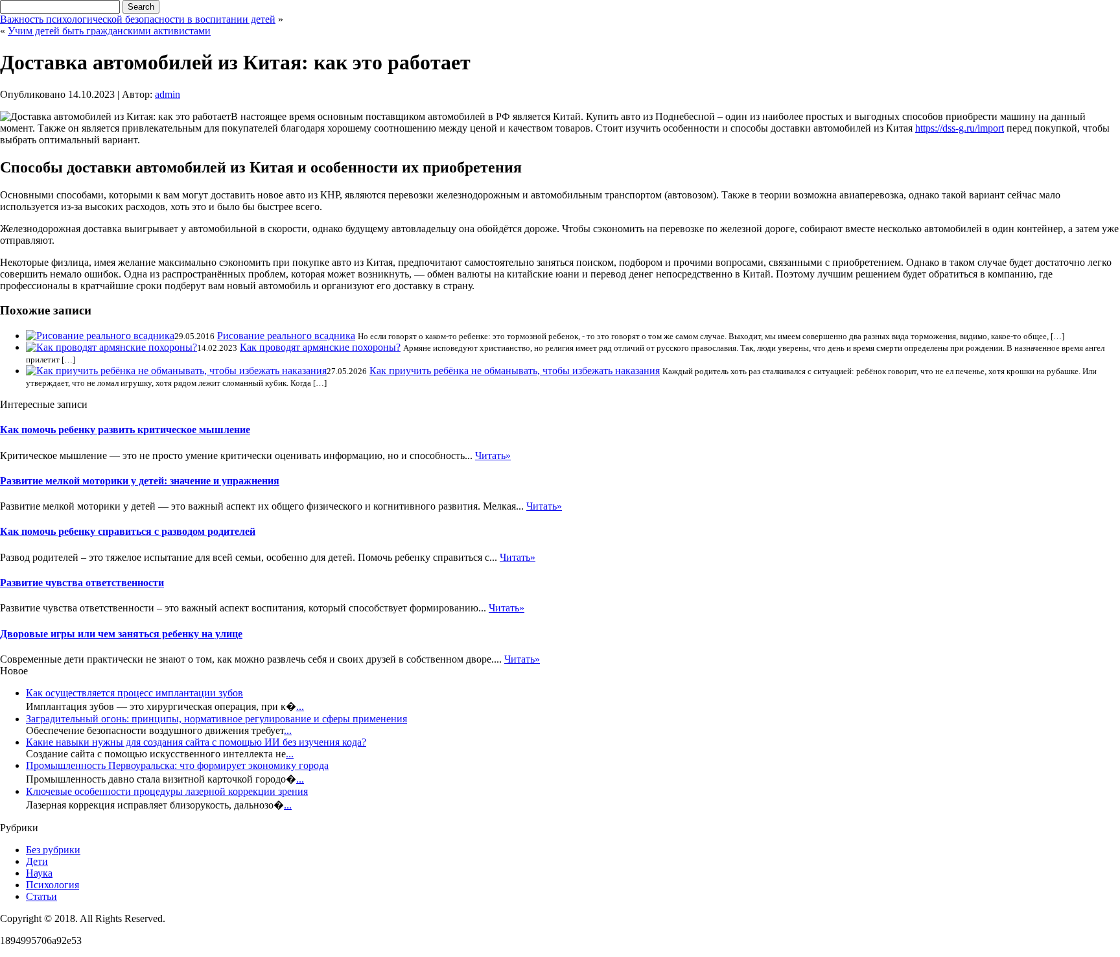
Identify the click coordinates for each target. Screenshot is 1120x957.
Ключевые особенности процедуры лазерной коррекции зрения (167, 791)
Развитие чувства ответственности (82, 582)
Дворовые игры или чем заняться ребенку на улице (121, 633)
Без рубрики (53, 849)
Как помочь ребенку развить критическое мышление (125, 429)
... (300, 706)
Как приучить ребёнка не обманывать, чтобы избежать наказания (514, 370)
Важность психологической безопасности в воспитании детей (137, 19)
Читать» (493, 455)
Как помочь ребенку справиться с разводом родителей (127, 531)
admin (167, 94)
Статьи (41, 896)
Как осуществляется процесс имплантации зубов (134, 692)
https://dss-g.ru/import (959, 128)
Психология (52, 884)
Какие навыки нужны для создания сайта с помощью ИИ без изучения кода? (196, 742)
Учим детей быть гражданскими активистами (109, 30)
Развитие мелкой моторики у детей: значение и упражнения (139, 480)
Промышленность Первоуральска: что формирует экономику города (177, 765)
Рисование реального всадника (286, 335)
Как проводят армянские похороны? (320, 347)
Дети (37, 861)
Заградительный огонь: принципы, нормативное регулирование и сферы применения (216, 718)
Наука (39, 873)
